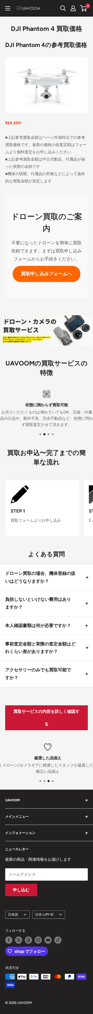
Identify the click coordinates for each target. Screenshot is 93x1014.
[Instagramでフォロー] (38, 940)
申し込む (21, 889)
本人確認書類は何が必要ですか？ (38, 625)
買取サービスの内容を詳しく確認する (46, 717)
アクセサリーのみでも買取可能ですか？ (38, 673)
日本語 (13, 914)
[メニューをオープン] (7, 8)
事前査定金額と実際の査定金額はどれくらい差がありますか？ (40, 647)
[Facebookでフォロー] (8, 940)
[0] (83, 8)
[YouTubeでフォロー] (48, 940)
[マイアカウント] (73, 8)
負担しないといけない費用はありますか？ (38, 603)
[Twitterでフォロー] (18, 940)
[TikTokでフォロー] (57, 940)
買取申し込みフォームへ (46, 274)
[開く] (63, 8)
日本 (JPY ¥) (44, 914)
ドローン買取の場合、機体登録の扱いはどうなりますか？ (40, 577)
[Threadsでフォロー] (28, 940)
